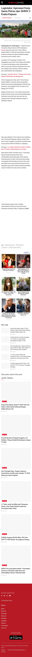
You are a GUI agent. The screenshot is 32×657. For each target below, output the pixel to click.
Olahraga (4, 613)
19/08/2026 (13, 369)
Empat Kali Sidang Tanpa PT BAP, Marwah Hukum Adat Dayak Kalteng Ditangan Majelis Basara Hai (20, 330)
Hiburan (3, 623)
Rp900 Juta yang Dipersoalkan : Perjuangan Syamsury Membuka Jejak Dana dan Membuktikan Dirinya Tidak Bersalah (15, 571)
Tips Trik (3, 628)
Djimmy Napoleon (7, 18)
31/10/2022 (17, 18)
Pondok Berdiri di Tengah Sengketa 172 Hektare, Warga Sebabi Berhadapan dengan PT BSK (19, 339)
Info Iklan (3, 652)
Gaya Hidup (4, 625)
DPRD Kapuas (20, 245)
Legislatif (4, 247)
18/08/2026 (4, 575)
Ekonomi (3, 611)
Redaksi (3, 650)
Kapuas (3, 50)
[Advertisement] (16, 119)
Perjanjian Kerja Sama (15, 247)
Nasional (3, 616)
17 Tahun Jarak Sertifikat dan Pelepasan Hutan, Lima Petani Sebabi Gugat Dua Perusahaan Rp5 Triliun (20, 356)
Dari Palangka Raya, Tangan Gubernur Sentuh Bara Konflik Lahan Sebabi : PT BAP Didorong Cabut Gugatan (20, 347)
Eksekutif (3, 618)
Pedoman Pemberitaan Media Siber (16, 650)
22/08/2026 (13, 334)
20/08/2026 (13, 351)
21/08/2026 (13, 343)
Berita (4, 401)
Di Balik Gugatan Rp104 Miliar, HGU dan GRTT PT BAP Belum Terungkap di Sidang (20, 365)
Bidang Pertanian (9, 245)
